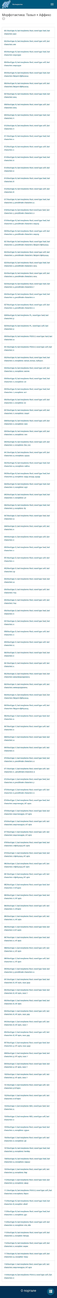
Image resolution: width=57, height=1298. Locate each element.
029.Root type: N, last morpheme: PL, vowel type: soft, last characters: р (26, 327)
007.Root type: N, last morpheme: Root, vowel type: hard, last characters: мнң (27, 95)
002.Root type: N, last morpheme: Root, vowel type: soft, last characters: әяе (27, 42)
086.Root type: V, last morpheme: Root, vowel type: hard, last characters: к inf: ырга (27, 928)
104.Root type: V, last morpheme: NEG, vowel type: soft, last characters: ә (26, 1118)
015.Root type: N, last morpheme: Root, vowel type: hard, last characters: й (27, 179)
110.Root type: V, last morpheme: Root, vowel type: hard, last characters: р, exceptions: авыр (27, 1181)
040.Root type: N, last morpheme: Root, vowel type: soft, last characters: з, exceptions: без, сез (27, 443)
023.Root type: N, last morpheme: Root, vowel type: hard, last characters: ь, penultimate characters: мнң (27, 264)
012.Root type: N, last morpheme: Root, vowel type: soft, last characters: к (27, 148)
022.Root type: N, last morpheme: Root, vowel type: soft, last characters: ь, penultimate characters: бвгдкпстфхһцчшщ (27, 253)
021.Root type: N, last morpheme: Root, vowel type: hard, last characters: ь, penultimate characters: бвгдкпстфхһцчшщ (27, 243)
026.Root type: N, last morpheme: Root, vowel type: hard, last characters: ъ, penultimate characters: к (27, 295)
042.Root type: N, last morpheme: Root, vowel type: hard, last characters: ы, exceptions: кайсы (27, 464)
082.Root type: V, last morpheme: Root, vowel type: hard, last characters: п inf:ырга (27, 886)
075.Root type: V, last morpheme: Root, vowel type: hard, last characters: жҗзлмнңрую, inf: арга (27, 812)
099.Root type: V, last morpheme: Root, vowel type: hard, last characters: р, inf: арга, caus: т (27, 1065)
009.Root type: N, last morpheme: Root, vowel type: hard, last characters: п (27, 116)
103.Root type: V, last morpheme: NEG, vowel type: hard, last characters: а (26, 1107)
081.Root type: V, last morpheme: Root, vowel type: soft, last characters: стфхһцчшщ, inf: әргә (26, 875)
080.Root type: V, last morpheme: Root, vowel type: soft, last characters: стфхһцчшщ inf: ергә (26, 865)
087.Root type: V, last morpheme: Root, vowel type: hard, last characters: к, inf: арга (27, 939)
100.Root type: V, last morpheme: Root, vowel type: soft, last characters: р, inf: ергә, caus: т (26, 1076)
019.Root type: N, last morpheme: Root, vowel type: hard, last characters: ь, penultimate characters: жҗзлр (27, 222)
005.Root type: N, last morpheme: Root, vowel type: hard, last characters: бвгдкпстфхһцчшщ (27, 74)
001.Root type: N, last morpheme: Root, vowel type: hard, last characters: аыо (27, 32)
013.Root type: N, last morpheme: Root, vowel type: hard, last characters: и (27, 158)
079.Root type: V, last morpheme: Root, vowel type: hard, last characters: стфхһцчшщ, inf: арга (27, 854)
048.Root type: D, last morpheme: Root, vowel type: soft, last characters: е (26, 527)
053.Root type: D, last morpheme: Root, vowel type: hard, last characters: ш (27, 580)
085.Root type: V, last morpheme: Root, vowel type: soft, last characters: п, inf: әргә (26, 917)
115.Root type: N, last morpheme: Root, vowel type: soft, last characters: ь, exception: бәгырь (27, 1234)
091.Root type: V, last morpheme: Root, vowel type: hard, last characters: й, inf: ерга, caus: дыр (27, 981)
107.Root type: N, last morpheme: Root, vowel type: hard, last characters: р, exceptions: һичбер (27, 1149)
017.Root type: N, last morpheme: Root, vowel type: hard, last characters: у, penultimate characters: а (27, 201)
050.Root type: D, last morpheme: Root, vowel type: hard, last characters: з (27, 548)
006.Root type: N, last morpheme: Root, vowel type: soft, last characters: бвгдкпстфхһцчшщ (27, 85)
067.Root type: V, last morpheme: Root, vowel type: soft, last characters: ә (26, 728)
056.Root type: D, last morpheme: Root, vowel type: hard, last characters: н (27, 612)
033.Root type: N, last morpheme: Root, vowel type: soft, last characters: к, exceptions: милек (27, 369)
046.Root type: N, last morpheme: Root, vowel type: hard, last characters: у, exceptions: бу (27, 506)
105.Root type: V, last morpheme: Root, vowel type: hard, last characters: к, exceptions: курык (27, 1128)
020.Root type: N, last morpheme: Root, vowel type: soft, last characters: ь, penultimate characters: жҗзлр (27, 232)
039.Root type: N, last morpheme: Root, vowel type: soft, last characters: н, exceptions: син (27, 432)
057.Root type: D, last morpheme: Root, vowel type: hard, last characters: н (27, 622)
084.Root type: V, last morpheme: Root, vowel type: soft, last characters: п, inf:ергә (26, 907)
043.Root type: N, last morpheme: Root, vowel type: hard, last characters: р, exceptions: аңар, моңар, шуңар (27, 475)
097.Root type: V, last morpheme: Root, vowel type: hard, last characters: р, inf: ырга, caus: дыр (27, 1044)
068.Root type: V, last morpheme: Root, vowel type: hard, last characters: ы (27, 738)
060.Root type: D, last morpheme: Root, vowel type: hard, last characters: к (27, 654)
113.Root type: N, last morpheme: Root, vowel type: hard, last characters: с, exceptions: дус (27, 1213)
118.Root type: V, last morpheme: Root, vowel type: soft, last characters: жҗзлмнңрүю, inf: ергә (26, 1265)
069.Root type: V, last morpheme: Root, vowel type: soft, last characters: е (26, 749)
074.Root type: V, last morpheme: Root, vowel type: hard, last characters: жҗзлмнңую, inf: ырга (27, 801)
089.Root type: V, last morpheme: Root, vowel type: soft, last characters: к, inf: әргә (26, 960)
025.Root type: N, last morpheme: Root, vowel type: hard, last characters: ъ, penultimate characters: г (27, 285)
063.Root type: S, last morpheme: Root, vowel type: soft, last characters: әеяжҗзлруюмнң (26, 685)
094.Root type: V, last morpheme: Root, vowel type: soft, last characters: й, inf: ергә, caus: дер (26, 1012)
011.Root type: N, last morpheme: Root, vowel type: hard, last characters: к (27, 137)
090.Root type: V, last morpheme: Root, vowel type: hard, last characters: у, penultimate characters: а (27, 970)
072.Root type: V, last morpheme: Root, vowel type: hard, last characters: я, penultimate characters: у (27, 780)
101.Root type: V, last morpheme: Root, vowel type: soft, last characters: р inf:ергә (26, 1086)
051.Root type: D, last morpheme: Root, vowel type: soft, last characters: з (26, 559)
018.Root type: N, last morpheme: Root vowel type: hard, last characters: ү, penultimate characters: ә (26, 211)
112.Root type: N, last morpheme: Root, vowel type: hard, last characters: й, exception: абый (27, 1202)
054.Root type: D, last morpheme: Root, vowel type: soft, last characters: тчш (26, 591)
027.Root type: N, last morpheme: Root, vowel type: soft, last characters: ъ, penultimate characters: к (27, 306)
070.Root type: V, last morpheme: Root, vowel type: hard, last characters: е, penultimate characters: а (27, 759)
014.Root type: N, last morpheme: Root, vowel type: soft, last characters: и (27, 169)
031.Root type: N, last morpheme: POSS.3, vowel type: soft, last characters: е (28, 348)
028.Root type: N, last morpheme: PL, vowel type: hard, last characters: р (26, 316)
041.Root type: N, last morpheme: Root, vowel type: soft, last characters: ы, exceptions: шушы (27, 454)
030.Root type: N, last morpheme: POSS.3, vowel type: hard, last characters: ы (28, 338)
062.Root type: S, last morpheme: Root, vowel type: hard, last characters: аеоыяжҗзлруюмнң (27, 675)
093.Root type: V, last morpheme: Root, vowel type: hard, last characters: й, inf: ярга (27, 1002)
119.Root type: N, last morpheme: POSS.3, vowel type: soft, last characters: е (28, 1276)
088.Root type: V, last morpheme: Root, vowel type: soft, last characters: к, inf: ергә (26, 949)
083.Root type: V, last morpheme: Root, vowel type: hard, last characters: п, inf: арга (27, 896)
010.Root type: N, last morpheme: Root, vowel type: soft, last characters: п (27, 127)
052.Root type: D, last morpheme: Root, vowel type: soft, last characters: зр (26, 570)
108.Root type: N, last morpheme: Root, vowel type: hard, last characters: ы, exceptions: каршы (27, 1160)
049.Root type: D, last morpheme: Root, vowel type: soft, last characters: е (26, 538)
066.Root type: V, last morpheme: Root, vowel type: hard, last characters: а (27, 717)
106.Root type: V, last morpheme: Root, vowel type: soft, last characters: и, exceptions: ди (26, 1139)
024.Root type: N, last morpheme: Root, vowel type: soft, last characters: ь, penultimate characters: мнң (27, 274)
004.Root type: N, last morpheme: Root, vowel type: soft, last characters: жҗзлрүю (27, 63)
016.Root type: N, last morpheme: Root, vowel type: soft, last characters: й (27, 190)
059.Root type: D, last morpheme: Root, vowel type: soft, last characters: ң (26, 643)
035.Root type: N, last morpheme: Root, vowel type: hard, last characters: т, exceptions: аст (27, 390)
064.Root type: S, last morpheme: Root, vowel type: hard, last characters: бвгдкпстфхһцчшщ (27, 696)
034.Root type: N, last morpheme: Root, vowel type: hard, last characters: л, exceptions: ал (27, 380)
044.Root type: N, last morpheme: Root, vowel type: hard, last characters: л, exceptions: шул (27, 485)
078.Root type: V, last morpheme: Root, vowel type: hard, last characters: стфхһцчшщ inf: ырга (27, 844)
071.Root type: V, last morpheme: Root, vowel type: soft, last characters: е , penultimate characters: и (26, 770)
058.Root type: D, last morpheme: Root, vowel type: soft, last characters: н (26, 633)
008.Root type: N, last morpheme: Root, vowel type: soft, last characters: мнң (27, 106)
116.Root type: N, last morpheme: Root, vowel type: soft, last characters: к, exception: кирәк (27, 1244)
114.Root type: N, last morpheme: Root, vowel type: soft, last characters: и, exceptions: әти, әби (27, 1223)
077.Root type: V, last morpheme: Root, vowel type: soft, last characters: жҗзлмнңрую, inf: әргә (26, 833)
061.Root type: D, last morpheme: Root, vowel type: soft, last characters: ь (26, 664)
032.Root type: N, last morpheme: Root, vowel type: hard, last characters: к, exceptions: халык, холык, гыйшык (27, 359)
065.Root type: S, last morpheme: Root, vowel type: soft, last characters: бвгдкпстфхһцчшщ (26, 707)
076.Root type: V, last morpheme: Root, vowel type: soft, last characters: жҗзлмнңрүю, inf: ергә (26, 823)
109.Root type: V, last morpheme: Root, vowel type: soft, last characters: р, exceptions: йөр (26, 1170)
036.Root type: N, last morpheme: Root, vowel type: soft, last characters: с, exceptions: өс (27, 401)
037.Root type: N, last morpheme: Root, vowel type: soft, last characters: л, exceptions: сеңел (27, 411)
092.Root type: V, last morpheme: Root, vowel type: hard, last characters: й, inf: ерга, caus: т (27, 991)
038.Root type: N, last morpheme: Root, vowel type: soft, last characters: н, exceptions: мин (27, 422)
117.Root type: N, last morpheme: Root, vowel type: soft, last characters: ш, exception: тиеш (27, 1255)
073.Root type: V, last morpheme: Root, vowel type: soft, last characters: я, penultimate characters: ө (26, 791)
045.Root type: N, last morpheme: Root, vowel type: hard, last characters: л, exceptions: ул (27, 496)
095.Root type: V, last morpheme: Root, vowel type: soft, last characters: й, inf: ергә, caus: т (26, 1023)
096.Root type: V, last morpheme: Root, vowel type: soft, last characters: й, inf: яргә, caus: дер (26, 1033)
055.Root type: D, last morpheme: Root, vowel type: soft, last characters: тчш (26, 601)
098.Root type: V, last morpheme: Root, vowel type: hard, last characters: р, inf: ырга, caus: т (27, 1054)
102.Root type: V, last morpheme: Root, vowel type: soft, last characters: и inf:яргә (26, 1097)
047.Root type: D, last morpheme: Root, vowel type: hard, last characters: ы (27, 517)
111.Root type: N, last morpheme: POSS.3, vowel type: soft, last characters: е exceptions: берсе (28, 1192)
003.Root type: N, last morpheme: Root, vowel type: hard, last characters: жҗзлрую (27, 53)
